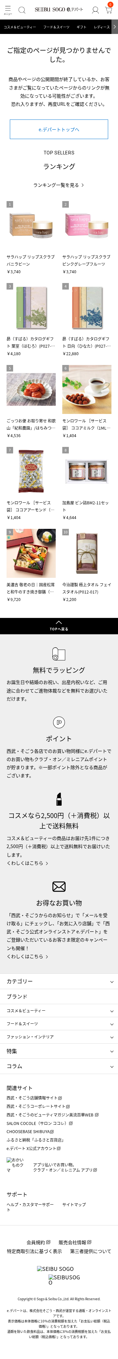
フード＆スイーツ (56, 26)
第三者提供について (90, 1251)
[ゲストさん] (95, 10)
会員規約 (36, 1242)
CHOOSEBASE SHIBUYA (28, 1131)
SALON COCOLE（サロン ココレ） (38, 1123)
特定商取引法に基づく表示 (34, 1251)
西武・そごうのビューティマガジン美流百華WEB (50, 1114)
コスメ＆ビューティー (20, 26)
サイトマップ (74, 1204)
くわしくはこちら (25, 863)
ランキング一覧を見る (56, 185)
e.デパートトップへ (59, 129)
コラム (14, 1066)
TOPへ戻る (59, 628)
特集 (12, 1051)
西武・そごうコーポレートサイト (36, 1106)
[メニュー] (8, 10)
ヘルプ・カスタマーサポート (30, 1207)
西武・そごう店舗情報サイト (32, 1097)
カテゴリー (20, 981)
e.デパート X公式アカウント (31, 1148)
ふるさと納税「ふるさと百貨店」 (36, 1140)
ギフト (82, 26)
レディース (102, 26)
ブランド (17, 996)
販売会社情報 (72, 1242)
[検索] (22, 10)
